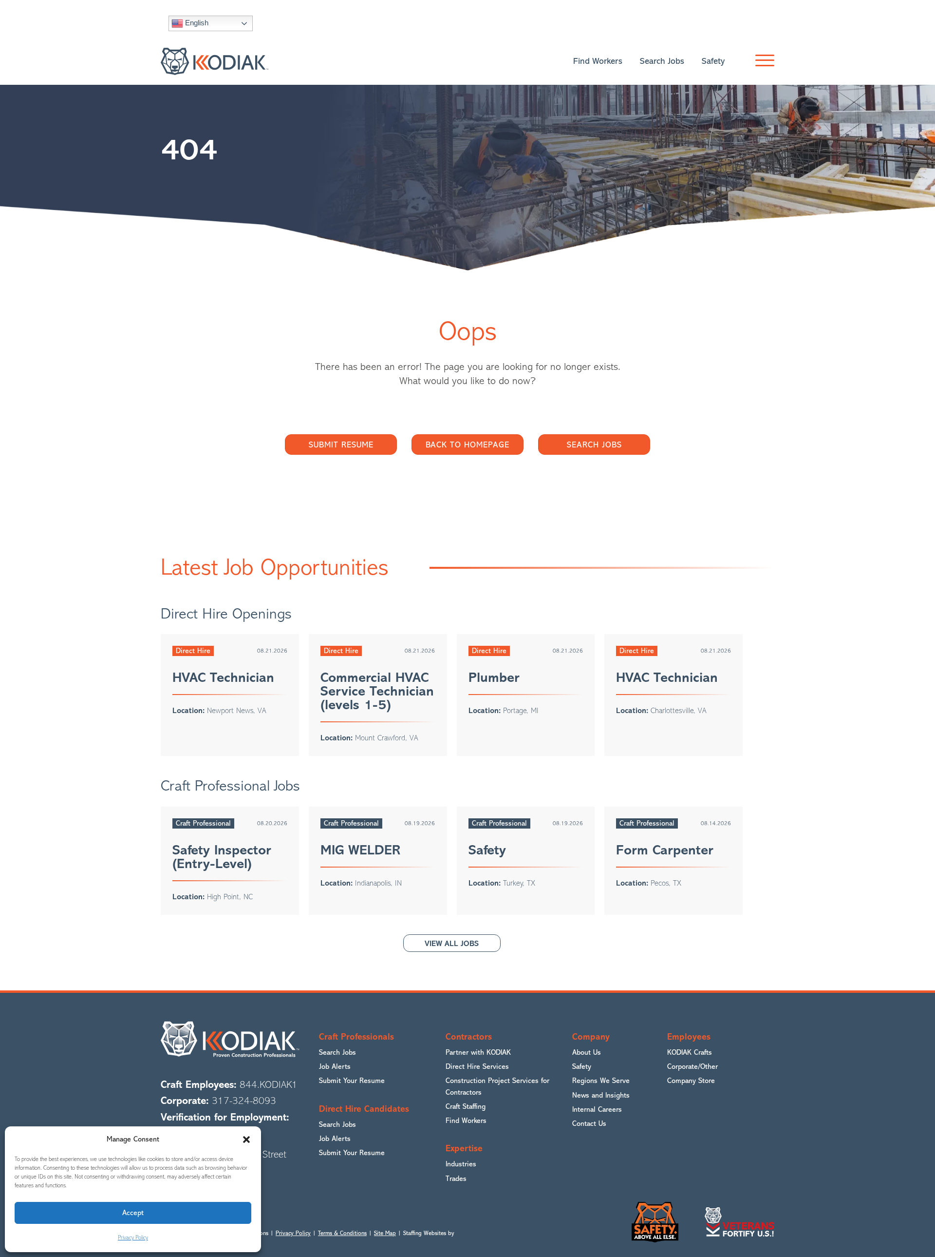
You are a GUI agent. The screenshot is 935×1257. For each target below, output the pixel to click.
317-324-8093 (244, 1100)
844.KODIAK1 (269, 1084)
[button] (246, 1139)
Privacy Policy (133, 1237)
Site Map (385, 1233)
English (195, 23)
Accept (133, 1213)
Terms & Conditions (342, 1233)
